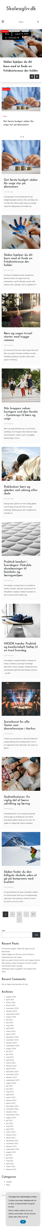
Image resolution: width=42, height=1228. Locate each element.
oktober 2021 (11, 1146)
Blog (7, 34)
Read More (13, 77)
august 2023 (11, 1083)
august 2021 (11, 1152)
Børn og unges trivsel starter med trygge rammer (18, 337)
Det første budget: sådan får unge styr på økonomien (21, 183)
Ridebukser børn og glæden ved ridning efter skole (21, 490)
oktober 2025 (11, 1011)
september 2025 (12, 1014)
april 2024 (10, 1060)
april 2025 (10, 1028)
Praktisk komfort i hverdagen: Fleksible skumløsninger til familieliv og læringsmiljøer (17, 568)
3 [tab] (23, 136)
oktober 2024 (11, 1043)
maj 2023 (9, 1092)
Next (37, 76)
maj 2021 (9, 1161)
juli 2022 (9, 1120)
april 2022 (10, 1129)
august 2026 (11, 997)
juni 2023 (9, 1089)
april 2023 (10, 1095)
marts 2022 (10, 1132)
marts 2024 (10, 1063)
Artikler (9, 1182)
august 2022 (11, 1118)
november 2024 (12, 1040)
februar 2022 (11, 1135)
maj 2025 (9, 1025)
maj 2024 (9, 1057)
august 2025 (11, 1017)
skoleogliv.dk (13, 38)
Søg (3, 930)
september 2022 (12, 1115)
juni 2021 (9, 1158)
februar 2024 (11, 1066)
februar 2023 (11, 1100)
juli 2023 (9, 1086)
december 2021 (12, 1141)
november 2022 (12, 1109)
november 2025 (12, 1008)
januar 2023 (10, 1103)
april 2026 (10, 1000)
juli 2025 (9, 1020)
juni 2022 (9, 1123)
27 (33, 914)
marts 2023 (10, 1097)
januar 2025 (10, 1034)
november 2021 (12, 1143)
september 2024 (12, 1046)
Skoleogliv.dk (21, 8)
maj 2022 (9, 1126)
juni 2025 (9, 1023)
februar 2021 (11, 1169)
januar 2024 (10, 1069)
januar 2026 (10, 1005)
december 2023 (12, 1071)
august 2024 (11, 1048)
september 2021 (12, 1149)
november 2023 (12, 1074)
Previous (32, 76)
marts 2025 (10, 1031)
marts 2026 (10, 1002)
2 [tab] (21, 136)
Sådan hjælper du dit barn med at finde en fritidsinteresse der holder (20, 66)
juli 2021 (9, 1155)
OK (23, 1222)
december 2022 (12, 1106)
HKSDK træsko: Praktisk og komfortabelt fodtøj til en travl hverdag (21, 647)
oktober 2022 (11, 1112)
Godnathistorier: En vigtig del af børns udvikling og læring (17, 800)
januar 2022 (10, 1138)
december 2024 (12, 1037)
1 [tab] (18, 136)
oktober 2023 (11, 1077)
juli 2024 (9, 1051)
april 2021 (10, 1164)
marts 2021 (10, 1166)
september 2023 (12, 1080)
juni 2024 (9, 1054)
